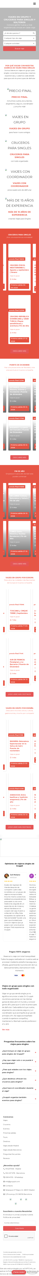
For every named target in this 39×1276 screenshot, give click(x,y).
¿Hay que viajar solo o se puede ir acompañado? (17, 1061)
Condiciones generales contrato (12, 1252)
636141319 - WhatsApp (14, 1177)
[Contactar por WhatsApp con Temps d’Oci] (32, 1272)
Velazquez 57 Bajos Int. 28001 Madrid (19, 1190)
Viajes (5, 1120)
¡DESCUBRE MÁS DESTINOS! (19, 694)
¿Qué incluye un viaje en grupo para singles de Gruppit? (16, 1052)
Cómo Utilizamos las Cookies (11, 1254)
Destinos (6, 1141)
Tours (5, 1137)
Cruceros (6, 1124)
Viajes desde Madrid (11, 1146)
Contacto (9, 1186)
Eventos (6, 1129)
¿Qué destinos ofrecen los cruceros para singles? (14, 1080)
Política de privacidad (11, 1217)
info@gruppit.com (12, 1182)
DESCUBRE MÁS (19, 351)
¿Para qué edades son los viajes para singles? (17, 1071)
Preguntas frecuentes (11, 1154)
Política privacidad (27, 1254)
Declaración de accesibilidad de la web (14, 1257)
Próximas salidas (9, 1133)
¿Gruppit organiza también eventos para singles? (14, 1098)
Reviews (6, 1158)
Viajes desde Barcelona (12, 1150)
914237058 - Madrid (13, 1169)
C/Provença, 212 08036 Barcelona (18, 1194)
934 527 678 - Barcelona (15, 1173)
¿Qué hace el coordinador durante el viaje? (17, 1089)
